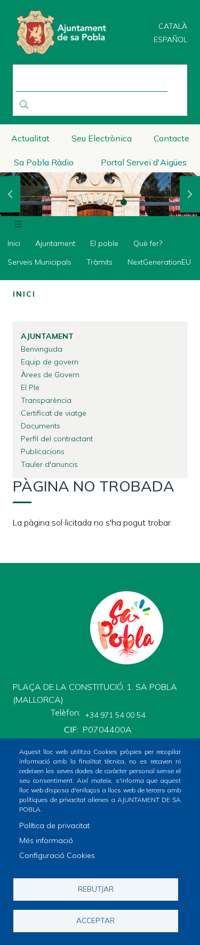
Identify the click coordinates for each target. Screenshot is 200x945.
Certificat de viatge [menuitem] (53, 413)
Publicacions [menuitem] (43, 451)
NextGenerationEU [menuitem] (159, 262)
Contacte (171, 138)
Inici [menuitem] (13, 243)
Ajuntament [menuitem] (55, 243)
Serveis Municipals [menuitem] (39, 262)
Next (190, 194)
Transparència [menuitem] (46, 400)
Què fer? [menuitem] (147, 243)
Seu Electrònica (101, 138)
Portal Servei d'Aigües (144, 162)
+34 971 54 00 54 (115, 715)
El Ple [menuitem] (30, 387)
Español (170, 39)
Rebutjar (96, 888)
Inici (24, 294)
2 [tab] (100, 202)
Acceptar (95, 920)
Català (172, 26)
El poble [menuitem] (104, 243)
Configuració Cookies (57, 855)
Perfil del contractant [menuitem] (57, 438)
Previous (10, 194)
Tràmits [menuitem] (99, 262)
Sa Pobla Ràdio (44, 162)
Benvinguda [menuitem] (41, 349)
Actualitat (30, 138)
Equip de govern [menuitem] (49, 362)
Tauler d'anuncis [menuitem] (49, 464)
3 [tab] (124, 202)
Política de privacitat (54, 825)
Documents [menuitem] (40, 426)
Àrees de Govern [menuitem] (50, 374)
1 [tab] (77, 202)
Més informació (46, 840)
